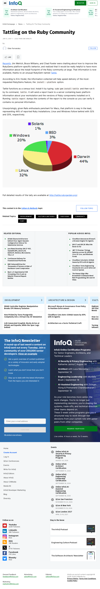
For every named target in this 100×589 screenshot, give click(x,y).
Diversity (7, 498)
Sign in (92, 3)
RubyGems (65, 216)
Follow (93, 48)
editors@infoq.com (52, 576)
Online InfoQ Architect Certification (61, 466)
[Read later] (18, 57)
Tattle (54, 72)
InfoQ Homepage (9, 24)
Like (9, 57)
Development (26, 216)
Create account (10, 452)
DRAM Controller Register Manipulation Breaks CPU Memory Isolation (21, 307)
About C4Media (10, 482)
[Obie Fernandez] (5, 48)
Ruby (22, 221)
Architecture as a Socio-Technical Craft (65, 323)
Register (80, 3)
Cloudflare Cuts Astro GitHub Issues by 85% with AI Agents (83, 261)
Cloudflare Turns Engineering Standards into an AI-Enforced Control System (83, 268)
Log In (6, 457)
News (20, 24)
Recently (7, 63)
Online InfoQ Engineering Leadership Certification (61, 477)
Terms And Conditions (87, 579)
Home (6, 448)
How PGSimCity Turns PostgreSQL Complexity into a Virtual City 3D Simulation (23, 316)
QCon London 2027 (64, 512)
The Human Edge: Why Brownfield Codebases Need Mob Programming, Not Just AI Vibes (83, 277)
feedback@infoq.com (10, 576)
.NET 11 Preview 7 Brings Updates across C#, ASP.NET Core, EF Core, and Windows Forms (82, 253)
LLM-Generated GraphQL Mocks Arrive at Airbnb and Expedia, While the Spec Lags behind (21, 325)
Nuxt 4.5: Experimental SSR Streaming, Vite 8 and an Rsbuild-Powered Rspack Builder (18, 275)
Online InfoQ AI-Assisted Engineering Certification (62, 490)
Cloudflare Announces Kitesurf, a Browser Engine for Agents (83, 240)
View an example (27, 353)
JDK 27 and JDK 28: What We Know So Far (82, 246)
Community (80, 216)
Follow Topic (86, 208)
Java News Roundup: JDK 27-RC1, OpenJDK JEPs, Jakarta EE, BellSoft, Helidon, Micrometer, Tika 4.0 (19, 252)
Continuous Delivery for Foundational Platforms (17, 260)
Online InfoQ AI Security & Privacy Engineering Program (63, 455)
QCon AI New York (63, 506)
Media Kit (7, 486)
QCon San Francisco (64, 499)
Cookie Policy (72, 581)
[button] (25, 429)
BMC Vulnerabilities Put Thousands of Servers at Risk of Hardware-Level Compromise (20, 266)
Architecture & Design (61, 300)
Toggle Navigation (5, 3)
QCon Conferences (11, 461)
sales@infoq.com (30, 576)
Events (6, 465)
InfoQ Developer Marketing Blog (15, 492)
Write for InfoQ (10, 469)
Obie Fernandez (14, 48)
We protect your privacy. (13, 435)
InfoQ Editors (9, 473)
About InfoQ (8, 478)
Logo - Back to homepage (15, 3)
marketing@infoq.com (11, 584)
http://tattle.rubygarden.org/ (63, 195)
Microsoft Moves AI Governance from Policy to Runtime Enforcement (67, 307)
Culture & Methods (29, 208)
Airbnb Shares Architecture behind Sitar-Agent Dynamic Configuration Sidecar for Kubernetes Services (18, 242)
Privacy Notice (72, 579)
